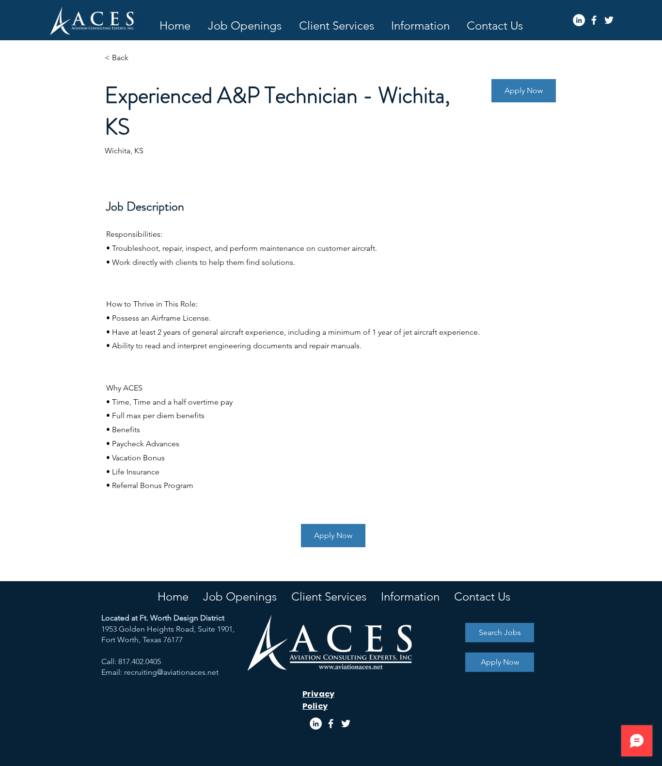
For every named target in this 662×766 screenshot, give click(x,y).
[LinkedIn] (579, 20)
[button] (420, 25)
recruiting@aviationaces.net (171, 672)
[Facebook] (594, 20)
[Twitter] (609, 20)
